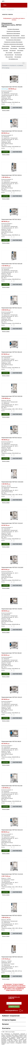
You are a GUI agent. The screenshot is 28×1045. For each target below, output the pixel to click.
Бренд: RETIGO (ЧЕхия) (7, 99)
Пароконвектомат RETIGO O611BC (12, 87)
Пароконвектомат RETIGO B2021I (11, 915)
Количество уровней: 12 (7, 312)
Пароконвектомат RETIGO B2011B (11, 263)
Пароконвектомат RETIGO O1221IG (12, 874)
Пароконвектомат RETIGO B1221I (11, 308)
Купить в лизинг (5, 110)
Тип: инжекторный (5, 180)
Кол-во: (3, 104)
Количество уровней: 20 (7, 179)
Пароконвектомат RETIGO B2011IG (12, 957)
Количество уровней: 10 (7, 135)
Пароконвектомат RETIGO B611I (11, 219)
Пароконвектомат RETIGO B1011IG (12, 830)
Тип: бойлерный (5, 92)
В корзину (5, 107)
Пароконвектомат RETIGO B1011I (11, 437)
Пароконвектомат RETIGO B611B (11, 653)
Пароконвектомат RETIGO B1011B (11, 131)
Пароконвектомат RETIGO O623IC (11, 609)
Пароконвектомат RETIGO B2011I (11, 175)
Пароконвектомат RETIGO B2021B (11, 396)
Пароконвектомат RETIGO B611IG (11, 352)
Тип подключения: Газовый (7, 359)
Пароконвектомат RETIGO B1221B (11, 785)
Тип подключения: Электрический (9, 93)
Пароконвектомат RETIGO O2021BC (12, 482)
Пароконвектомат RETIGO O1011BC (12, 567)
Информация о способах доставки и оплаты (14, 19)
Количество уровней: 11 (7, 441)
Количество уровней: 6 (6, 91)
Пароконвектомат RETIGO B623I (11, 741)
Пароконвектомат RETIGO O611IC (11, 697)
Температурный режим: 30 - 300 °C (9, 95)
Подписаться (14, 1006)
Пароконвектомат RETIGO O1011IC (12, 523)
